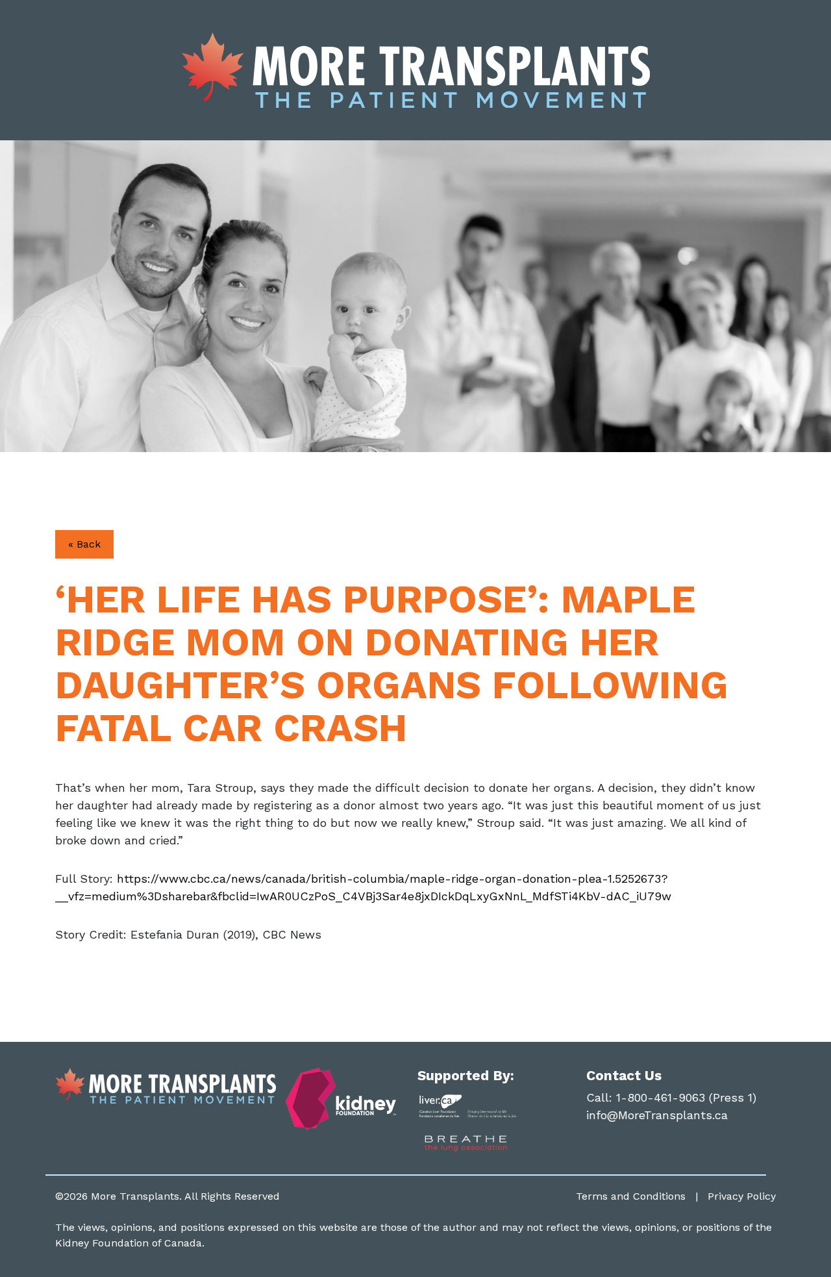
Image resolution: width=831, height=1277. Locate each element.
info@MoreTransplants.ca (657, 1115)
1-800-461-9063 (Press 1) (686, 1097)
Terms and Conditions (631, 1196)
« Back (84, 544)
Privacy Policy (742, 1196)
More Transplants (135, 1196)
